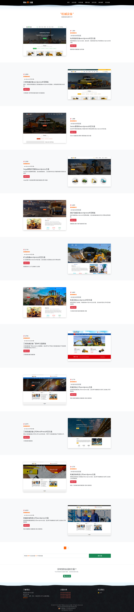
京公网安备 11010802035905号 (68, 608)
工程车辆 (30, 93)
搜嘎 (34, 180)
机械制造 (77, 398)
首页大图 (89, 135)
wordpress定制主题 (65, 597)
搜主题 (100, 556)
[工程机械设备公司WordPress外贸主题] (89, 433)
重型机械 (84, 135)
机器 (76, 311)
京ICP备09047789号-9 (67, 610)
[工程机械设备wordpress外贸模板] (89, 84)
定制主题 (67, 576)
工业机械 (30, 180)
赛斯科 (80, 135)
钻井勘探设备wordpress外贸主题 (82, 38)
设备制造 (89, 398)
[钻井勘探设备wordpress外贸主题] (44, 40)
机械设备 (77, 49)
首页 (68, 2)
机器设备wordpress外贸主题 (81, 300)
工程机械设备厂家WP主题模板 (34, 343)
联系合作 (25, 597)
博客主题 (87, 2)
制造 (71, 398)
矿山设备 (37, 266)
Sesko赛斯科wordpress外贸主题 (82, 126)
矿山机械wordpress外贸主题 (34, 257)
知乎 (101, 592)
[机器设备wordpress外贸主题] (44, 302)
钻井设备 (82, 49)
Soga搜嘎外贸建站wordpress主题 (36, 169)
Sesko (71, 135)
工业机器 (72, 311)
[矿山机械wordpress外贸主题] (89, 258)
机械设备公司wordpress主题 (81, 387)
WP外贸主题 (67, 606)
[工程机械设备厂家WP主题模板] (89, 346)
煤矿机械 (79, 223)
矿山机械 (33, 266)
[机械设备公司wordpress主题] (44, 389)
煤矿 (76, 223)
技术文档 (94, 2)
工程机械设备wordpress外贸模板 (36, 82)
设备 (86, 311)
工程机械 (25, 93)
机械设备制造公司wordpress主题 (82, 474)
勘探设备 (72, 49)
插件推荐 (101, 2)
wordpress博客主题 (65, 596)
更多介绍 (73, 46)
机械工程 (37, 93)
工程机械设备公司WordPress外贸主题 (37, 431)
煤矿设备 (84, 223)
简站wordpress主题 (67, 605)
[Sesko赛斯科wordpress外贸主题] (44, 128)
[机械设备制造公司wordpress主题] (44, 476)
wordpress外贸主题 (76, 35)
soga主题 (25, 180)
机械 (34, 93)
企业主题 (74, 2)
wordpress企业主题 (29, 341)
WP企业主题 (60, 606)
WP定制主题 (73, 606)
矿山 (29, 266)
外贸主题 (80, 2)
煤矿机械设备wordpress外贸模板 (82, 213)
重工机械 (45, 180)
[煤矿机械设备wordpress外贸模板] (44, 215)
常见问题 (107, 2)
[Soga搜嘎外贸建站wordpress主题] (89, 171)
